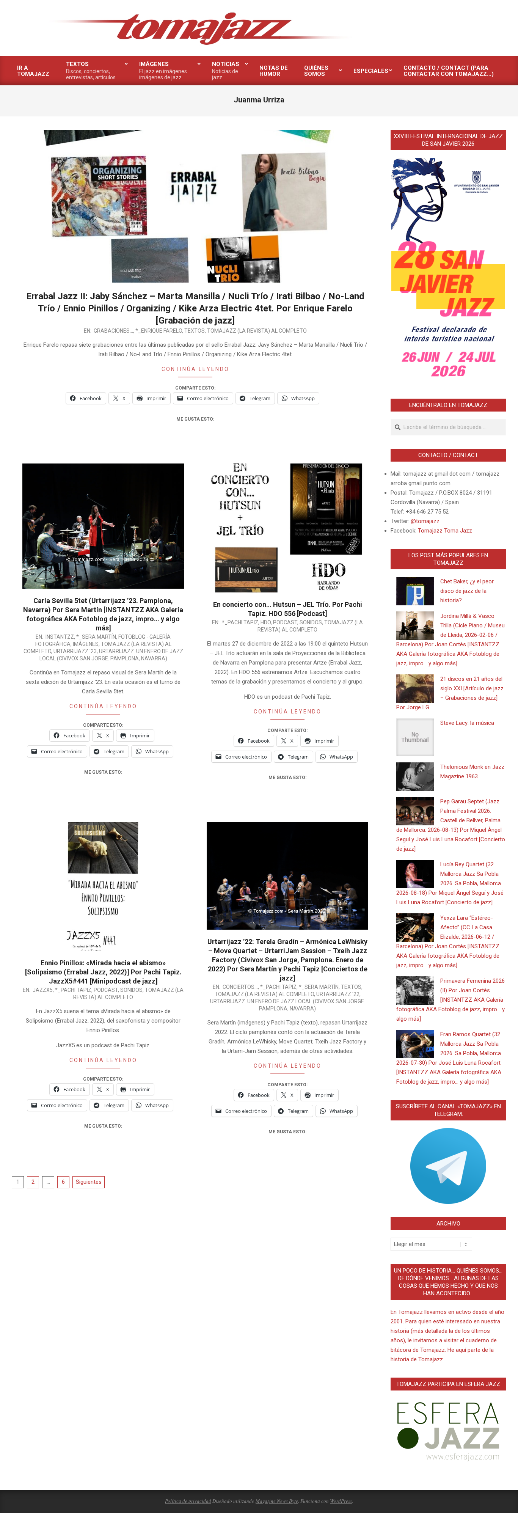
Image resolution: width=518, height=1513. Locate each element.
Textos (194, 331)
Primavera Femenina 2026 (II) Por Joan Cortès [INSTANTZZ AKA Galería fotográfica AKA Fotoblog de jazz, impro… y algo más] (450, 999)
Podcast (285, 622)
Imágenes (86, 644)
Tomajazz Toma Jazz (445, 530)
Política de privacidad (188, 1500)
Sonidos (311, 622)
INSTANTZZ (60, 637)
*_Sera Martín (96, 637)
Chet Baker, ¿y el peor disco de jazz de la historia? (467, 591)
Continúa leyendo (195, 369)
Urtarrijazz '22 (337, 994)
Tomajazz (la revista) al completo (257, 331)
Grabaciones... (113, 331)
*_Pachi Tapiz (240, 622)
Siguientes (89, 1181)
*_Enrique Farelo (158, 331)
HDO (266, 622)
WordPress (341, 1500)
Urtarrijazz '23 (75, 651)
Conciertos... (240, 987)
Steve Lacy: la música (467, 723)
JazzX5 (43, 990)
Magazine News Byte (277, 1500)
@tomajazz (425, 521)
